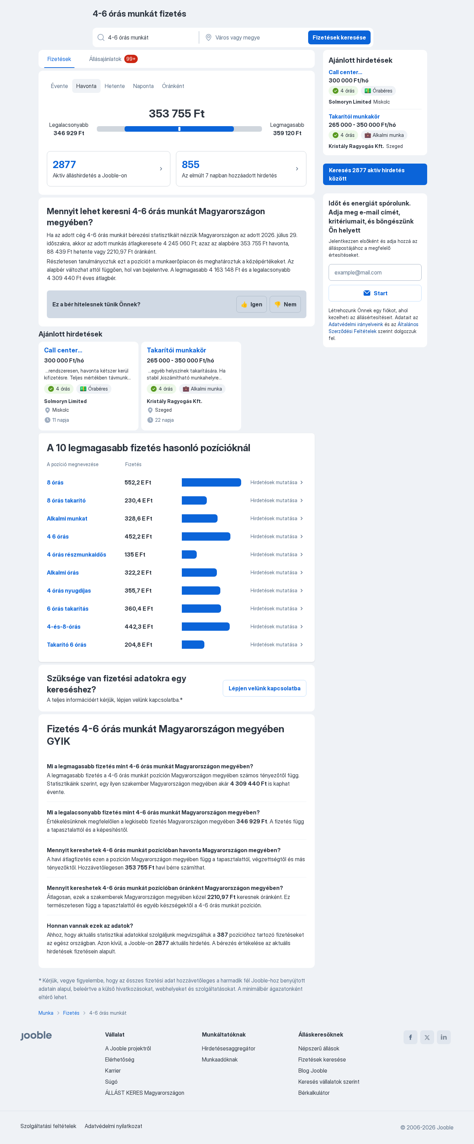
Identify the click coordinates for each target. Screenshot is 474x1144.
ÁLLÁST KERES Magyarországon (144, 1092)
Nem (285, 304)
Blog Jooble (312, 1070)
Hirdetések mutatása (274, 482)
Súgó (111, 1081)
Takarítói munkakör (176, 350)
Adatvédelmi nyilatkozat (113, 1126)
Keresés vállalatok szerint (328, 1081)
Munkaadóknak (220, 1059)
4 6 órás (58, 536)
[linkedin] (444, 1037)
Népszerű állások (318, 1048)
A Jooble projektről (128, 1048)
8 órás (55, 482)
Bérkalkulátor (314, 1092)
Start (381, 293)
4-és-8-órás (64, 626)
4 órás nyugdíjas (69, 590)
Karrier (113, 1070)
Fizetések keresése (339, 37)
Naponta (143, 85)
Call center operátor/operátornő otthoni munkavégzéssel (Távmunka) (75, 351)
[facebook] (410, 1037)
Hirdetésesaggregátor (228, 1048)
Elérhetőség (119, 1059)
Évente (59, 85)
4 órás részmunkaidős (76, 554)
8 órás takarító (66, 500)
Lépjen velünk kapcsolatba (265, 688)
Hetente (115, 85)
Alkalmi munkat (67, 518)
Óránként (173, 85)
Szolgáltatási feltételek (48, 1126)
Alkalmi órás (63, 572)
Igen (251, 304)
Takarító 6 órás (66, 644)
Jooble (445, 1127)
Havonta (86, 85)
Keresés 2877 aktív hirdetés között (367, 174)
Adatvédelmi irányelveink (356, 324)
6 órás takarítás (67, 608)
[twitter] (427, 1037)
